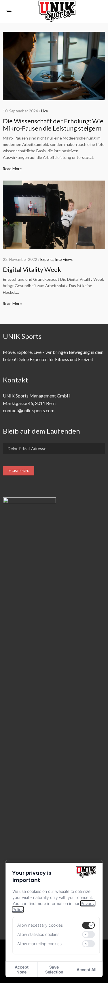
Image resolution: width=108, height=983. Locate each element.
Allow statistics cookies (38, 934)
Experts (46, 259)
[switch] (88, 925)
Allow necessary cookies (40, 925)
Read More (12, 168)
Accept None (22, 969)
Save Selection (54, 969)
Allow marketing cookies (39, 943)
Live (44, 111)
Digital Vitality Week (32, 269)
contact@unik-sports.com (28, 410)
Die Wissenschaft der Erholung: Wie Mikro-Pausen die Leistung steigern (53, 124)
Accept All (86, 969)
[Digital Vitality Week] (54, 215)
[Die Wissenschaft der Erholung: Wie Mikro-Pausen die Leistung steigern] (54, 66)
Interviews (64, 259)
